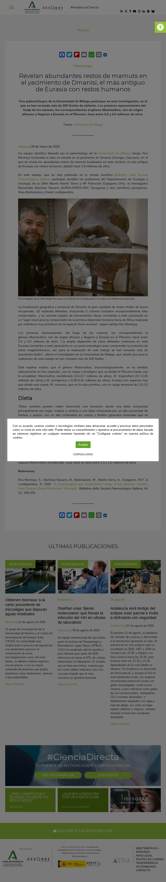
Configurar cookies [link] (83, 454)
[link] (160, 27)
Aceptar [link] (83, 444)
